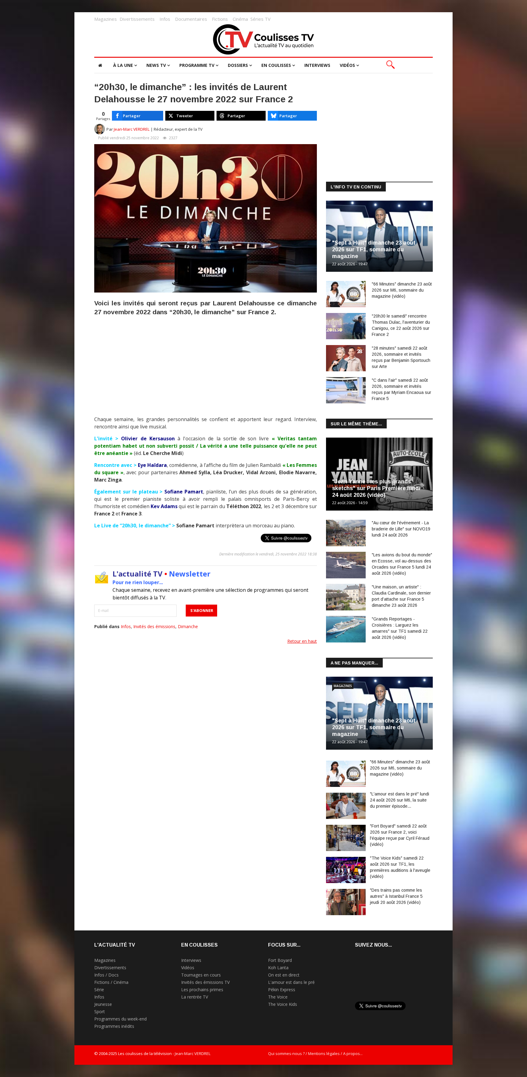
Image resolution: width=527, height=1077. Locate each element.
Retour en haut (302, 641)
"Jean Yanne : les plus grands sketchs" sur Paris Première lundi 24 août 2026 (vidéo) (376, 488)
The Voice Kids (282, 1004)
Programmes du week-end (120, 1019)
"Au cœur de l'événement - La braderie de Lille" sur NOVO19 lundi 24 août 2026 (401, 528)
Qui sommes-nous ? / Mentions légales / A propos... (315, 1053)
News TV (156, 65)
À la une (123, 65)
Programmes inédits (114, 1026)
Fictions (220, 19)
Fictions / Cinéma (111, 982)
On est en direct (283, 975)
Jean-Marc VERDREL (132, 129)
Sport (99, 1011)
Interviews (317, 65)
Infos (165, 19)
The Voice (278, 997)
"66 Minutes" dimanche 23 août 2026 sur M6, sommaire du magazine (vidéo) (402, 290)
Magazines (105, 19)
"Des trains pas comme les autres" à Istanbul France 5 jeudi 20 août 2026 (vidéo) (396, 896)
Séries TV (260, 19)
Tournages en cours (201, 975)
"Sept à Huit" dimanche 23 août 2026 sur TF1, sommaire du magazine (373, 249)
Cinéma (240, 19)
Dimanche (188, 626)
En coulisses (276, 65)
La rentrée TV (194, 997)
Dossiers (238, 65)
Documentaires (191, 19)
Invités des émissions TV (205, 982)
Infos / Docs (106, 975)
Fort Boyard (280, 960)
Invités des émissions (154, 626)
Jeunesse (103, 1004)
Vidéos (347, 65)
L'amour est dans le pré (291, 982)
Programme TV (196, 65)
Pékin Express (281, 989)
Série (99, 989)
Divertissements (137, 19)
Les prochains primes (202, 989)
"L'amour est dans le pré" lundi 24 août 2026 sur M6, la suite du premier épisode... (399, 800)
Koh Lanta (278, 967)
